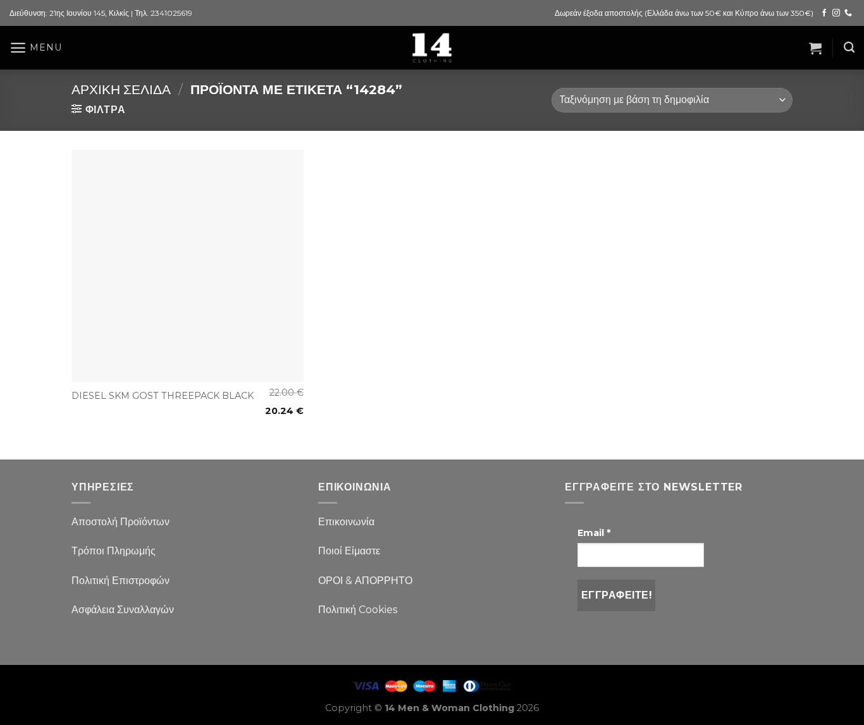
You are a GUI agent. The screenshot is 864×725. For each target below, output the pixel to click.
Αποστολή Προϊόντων (120, 522)
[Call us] (848, 13)
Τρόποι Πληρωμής (113, 551)
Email (593, 533)
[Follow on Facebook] (824, 13)
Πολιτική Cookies (357, 610)
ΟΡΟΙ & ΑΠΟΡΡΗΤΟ (365, 581)
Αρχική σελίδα (121, 89)
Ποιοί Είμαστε (349, 551)
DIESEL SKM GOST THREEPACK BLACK (162, 395)
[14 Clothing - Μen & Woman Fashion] (432, 48)
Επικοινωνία (346, 522)
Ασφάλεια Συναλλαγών (122, 610)
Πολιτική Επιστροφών (120, 581)
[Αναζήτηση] (849, 48)
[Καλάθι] (815, 48)
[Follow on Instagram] (836, 13)
